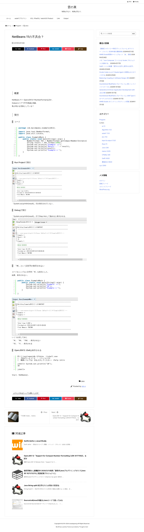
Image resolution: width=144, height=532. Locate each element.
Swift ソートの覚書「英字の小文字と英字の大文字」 (116, 66)
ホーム (9, 26)
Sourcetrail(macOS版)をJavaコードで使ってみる (43, 500)
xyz (102, 165)
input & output (109, 140)
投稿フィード (103, 183)
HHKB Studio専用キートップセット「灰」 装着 (115, 54)
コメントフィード (105, 186)
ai (103, 126)
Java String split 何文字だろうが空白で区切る (41, 485)
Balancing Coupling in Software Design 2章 (114, 78)
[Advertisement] (49, 70)
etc (104, 137)
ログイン (102, 181)
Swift (106, 158)
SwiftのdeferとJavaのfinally (35, 441)
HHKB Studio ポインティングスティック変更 (114, 101)
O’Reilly (106, 155)
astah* (106, 133)
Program (18, 26)
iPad (104, 144)
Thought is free (83, 527)
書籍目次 (107, 162)
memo (106, 151)
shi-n (84, 386)
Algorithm (107, 130)
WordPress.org (104, 189)
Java (26, 26)
